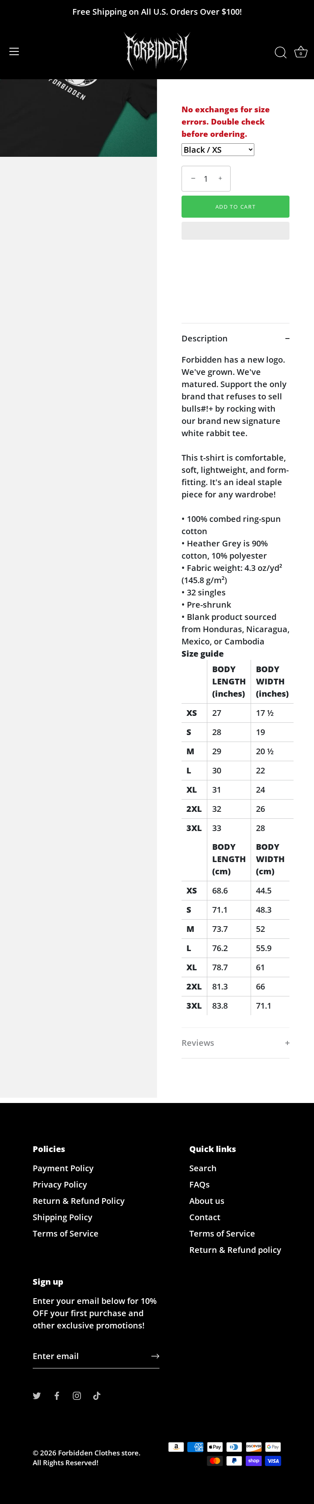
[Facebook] (57, 1394)
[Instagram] (77, 1394)
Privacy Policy (60, 1184)
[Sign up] (155, 1356)
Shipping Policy (62, 1217)
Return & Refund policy (235, 1249)
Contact (204, 1217)
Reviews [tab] (198, 1042)
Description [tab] (205, 338)
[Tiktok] (97, 1394)
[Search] (280, 53)
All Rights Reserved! (66, 1462)
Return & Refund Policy (79, 1200)
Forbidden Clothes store (98, 1452)
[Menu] (14, 51)
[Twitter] (37, 1394)
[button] (235, 231)
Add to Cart (235, 206)
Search (203, 1168)
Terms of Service (66, 1233)
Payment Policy (63, 1168)
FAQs (199, 1184)
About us (206, 1200)
